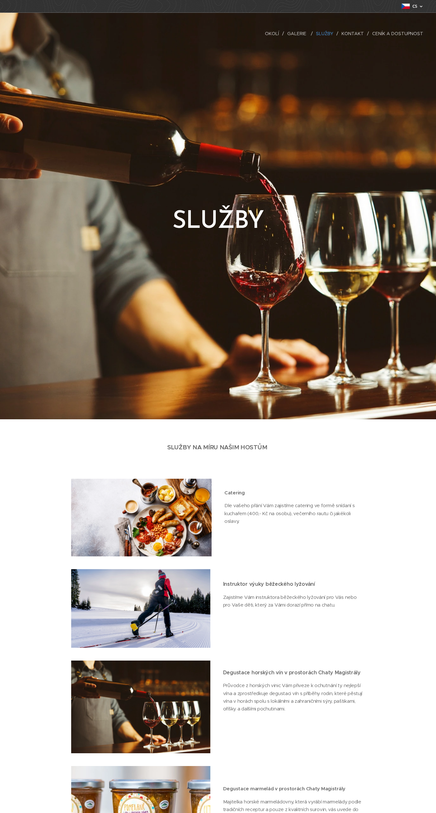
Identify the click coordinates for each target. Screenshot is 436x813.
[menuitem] (273, 34)
